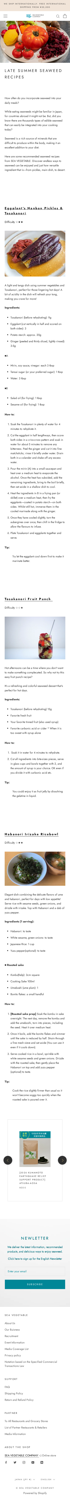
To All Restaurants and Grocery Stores (26, 1421)
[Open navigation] (5, 16)
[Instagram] (24, 1462)
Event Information (14, 1342)
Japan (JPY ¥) (23, 1479)
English (46, 1479)
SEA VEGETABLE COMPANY (22, 1455)
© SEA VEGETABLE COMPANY (35, 1488)
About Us (10, 1323)
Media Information (15, 1434)
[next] (62, 1160)
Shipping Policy (14, 1393)
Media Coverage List (16, 1349)
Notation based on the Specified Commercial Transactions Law (31, 1364)
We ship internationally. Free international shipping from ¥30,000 (35, 5)
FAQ (7, 1387)
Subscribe (35, 1284)
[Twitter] (15, 1462)
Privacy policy (13, 1355)
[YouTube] (33, 1462)
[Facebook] (6, 1462)
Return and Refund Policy (19, 1400)
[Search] (58, 16)
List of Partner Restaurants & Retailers (26, 1427)
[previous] (7, 1160)
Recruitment (11, 1336)
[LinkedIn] (41, 1462)
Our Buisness (12, 1330)
